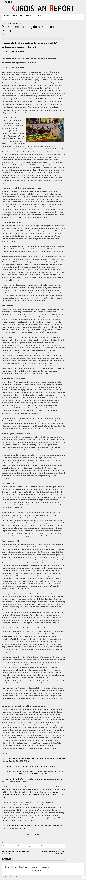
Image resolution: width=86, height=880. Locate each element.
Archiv (15, 15)
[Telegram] (3, 2)
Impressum (45, 867)
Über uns (29, 15)
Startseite (6, 15)
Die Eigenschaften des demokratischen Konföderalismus (53, 852)
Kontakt (38, 15)
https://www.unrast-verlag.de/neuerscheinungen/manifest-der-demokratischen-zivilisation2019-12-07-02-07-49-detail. (33, 794)
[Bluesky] (9, 2)
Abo (21, 15)
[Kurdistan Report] (43, 10)
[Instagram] (6, 2)
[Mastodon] (11, 2)
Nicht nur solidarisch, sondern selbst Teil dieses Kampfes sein (16, 852)
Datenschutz (36, 870)
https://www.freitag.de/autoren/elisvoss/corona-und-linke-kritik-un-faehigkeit (30, 766)
